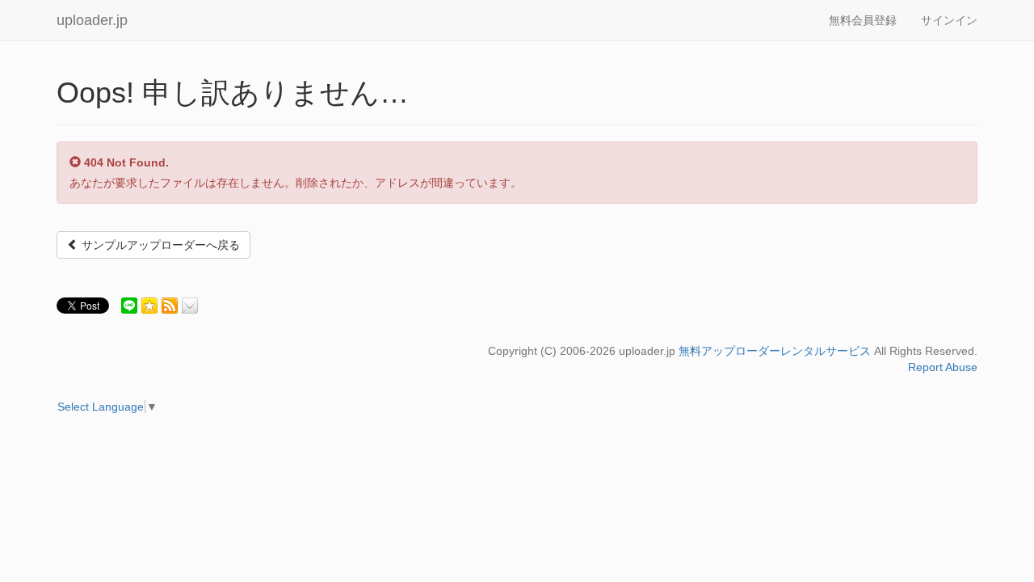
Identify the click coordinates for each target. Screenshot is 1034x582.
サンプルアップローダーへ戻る (159, 244)
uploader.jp (92, 20)
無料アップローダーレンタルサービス (775, 350)
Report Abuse (942, 367)
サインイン (949, 20)
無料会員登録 (863, 20)
